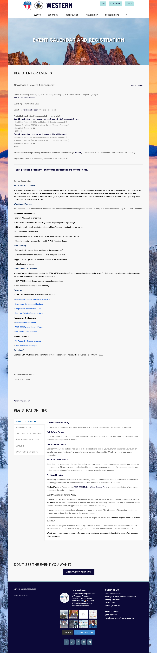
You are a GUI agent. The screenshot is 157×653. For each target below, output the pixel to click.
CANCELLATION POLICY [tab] (27, 421)
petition (78, 152)
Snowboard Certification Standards (29, 304)
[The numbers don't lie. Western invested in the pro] (83, 624)
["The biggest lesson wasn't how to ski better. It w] (83, 614)
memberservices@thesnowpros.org (119, 618)
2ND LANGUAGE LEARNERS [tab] (29, 434)
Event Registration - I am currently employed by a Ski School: (40, 134)
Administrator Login (22, 401)
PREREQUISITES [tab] (23, 427)
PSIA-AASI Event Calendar (25, 322)
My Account (115, 4)
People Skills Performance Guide (28, 309)
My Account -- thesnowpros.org (28, 341)
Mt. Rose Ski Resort (30, 110)
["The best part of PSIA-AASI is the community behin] (64, 624)
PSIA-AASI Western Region (26, 346)
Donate (129, 4)
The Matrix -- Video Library (26, 332)
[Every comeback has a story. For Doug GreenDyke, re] (73, 614)
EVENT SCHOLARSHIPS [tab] (27, 452)
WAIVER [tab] (20, 446)
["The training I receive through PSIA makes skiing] (93, 624)
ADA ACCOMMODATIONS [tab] (27, 440)
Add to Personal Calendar (24, 98)
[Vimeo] (89, 642)
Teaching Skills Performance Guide (29, 313)
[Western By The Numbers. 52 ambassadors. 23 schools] (93, 614)
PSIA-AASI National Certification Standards (32, 299)
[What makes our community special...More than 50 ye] (73, 624)
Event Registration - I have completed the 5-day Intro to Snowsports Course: (47, 119)
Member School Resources (25, 589)
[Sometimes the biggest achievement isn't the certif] (64, 614)
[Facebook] (66, 642)
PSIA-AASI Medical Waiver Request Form (90, 487)
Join (103, 4)
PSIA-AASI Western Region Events (29, 327)
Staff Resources (21, 596)
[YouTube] (83, 642)
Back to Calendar (137, 85)
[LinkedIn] (72, 642)
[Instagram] (78, 642)
